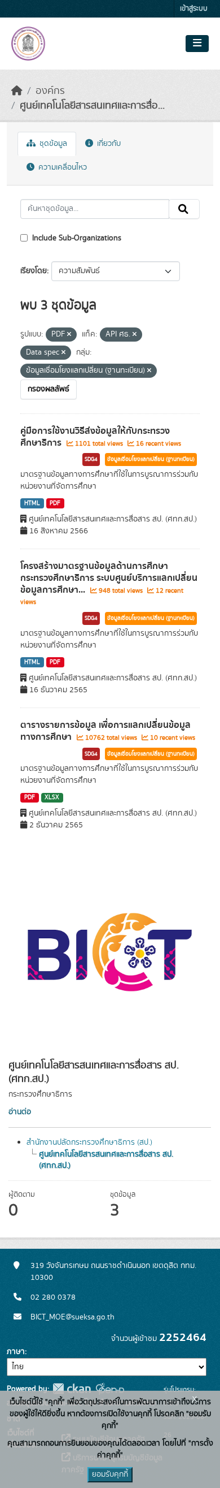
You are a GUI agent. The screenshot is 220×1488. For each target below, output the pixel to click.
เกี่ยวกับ (108, 143)
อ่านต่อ (19, 1112)
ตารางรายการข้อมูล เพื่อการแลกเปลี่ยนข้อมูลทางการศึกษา (105, 731)
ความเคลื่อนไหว (61, 167)
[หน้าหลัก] (17, 91)
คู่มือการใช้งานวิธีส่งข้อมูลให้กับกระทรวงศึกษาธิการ (95, 437)
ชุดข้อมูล (52, 143)
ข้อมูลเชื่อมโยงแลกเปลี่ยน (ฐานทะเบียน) (151, 459)
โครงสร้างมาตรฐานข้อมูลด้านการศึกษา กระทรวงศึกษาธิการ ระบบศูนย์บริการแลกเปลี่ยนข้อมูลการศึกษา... (108, 578)
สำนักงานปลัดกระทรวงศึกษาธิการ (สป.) (89, 1142)
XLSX (52, 797)
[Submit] (184, 209)
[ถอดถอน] (69, 334)
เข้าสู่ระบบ (194, 8)
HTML (32, 503)
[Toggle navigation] (197, 43)
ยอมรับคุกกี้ (110, 1474)
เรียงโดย (33, 271)
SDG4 (91, 459)
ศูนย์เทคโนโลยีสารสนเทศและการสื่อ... (92, 105)
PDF (55, 503)
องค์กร (50, 91)
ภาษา (16, 1351)
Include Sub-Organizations (75, 238)
